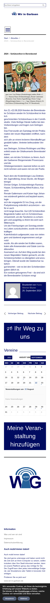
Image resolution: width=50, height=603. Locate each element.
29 (36, 407)
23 (42, 383)
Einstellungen (24, 591)
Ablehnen (23, 599)
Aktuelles (14, 38)
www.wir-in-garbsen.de (13, 581)
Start (6, 38)
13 (24, 377)
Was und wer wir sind (13, 534)
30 (42, 407)
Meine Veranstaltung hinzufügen (25, 436)
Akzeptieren (9, 599)
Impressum (8, 538)
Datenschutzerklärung (13, 542)
